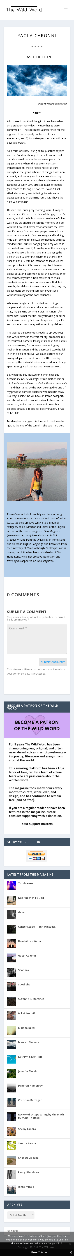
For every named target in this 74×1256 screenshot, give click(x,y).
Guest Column (27, 955)
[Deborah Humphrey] (11, 1088)
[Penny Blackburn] (11, 1174)
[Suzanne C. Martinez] (11, 1001)
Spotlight (24, 984)
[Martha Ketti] (11, 1030)
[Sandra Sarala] (11, 1145)
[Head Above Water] (11, 943)
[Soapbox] (11, 972)
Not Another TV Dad (31, 897)
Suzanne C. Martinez (31, 999)
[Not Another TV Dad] (11, 900)
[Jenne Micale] (11, 1189)
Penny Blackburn (28, 1172)
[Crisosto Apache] (11, 1160)
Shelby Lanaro (27, 1129)
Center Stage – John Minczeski (37, 926)
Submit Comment (53, 662)
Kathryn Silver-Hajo (30, 1056)
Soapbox (23, 970)
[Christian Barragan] (11, 1102)
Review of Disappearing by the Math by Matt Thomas (41, 1116)
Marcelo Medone (28, 1042)
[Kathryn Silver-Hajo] (11, 1059)
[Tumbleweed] (11, 885)
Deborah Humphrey (30, 1085)
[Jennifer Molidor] (11, 1073)
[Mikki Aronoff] (11, 1015)
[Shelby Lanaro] (11, 1131)
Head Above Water (29, 941)
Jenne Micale (26, 1186)
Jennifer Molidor (28, 1071)
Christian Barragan (30, 1100)
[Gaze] (11, 914)
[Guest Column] (11, 958)
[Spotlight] (11, 986)
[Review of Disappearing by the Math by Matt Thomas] (11, 1116)
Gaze (21, 912)
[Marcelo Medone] (11, 1044)
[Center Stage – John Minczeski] (11, 929)
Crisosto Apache (28, 1158)
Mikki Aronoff (26, 1013)
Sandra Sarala (27, 1143)
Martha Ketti (26, 1027)
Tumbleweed (26, 883)
